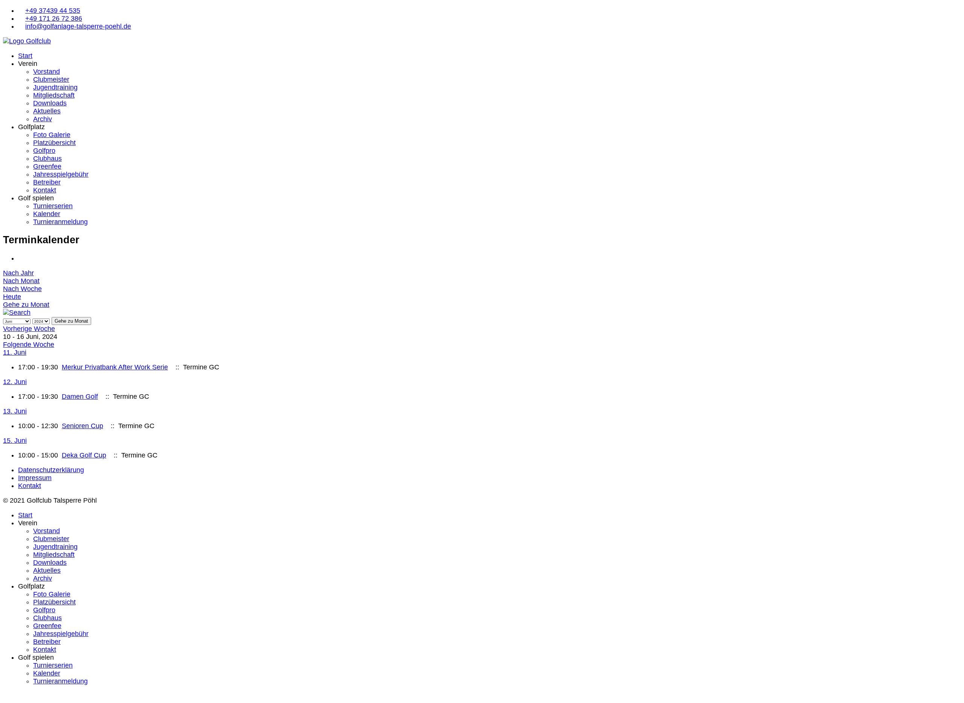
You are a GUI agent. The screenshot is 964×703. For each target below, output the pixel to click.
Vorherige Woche (29, 328)
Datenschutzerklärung (51, 470)
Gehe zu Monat (26, 304)
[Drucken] (20, 258)
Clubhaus (47, 158)
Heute (12, 296)
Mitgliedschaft (54, 95)
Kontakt (44, 190)
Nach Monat (21, 281)
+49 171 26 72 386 (53, 18)
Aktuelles (47, 111)
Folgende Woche (28, 344)
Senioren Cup (82, 426)
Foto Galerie (51, 135)
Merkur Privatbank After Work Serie (115, 367)
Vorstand (46, 71)
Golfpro (44, 150)
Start (25, 55)
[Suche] (17, 312)
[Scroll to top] (5, 696)
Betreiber (47, 182)
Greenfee (47, 166)
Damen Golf (80, 396)
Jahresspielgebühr (60, 174)
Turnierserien (53, 206)
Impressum (35, 478)
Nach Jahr (18, 273)
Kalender (46, 214)
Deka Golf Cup (84, 455)
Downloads (50, 103)
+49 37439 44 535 (52, 10)
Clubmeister (51, 79)
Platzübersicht (54, 142)
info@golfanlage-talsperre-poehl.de (78, 26)
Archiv (42, 119)
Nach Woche (22, 289)
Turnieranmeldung (60, 222)
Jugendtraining (55, 87)
